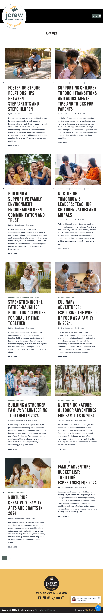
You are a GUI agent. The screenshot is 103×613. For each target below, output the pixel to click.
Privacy (37, 610)
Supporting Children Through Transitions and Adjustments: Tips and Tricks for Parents (77, 97)
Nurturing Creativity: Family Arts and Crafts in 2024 (25, 504)
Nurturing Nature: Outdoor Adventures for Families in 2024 (77, 410)
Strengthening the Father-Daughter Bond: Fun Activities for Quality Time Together (27, 312)
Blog (17, 83)
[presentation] (28, 63)
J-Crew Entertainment (17, 114)
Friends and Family (27, 83)
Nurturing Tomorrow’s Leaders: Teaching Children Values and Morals (77, 203)
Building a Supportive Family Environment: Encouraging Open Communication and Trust (26, 206)
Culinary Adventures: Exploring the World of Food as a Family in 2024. (77, 312)
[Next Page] (16, 558)
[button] (96, 16)
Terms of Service (47, 610)
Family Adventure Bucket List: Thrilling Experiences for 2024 (77, 474)
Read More (13, 146)
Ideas (37, 83)
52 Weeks (11, 83)
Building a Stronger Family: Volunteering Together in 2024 (27, 410)
